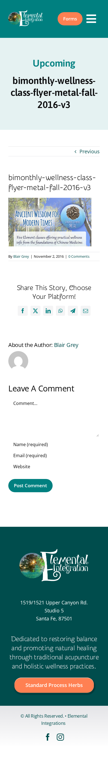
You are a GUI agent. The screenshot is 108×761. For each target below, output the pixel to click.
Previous (89, 151)
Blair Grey (21, 256)
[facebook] (47, 737)
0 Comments (78, 256)
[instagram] (60, 737)
